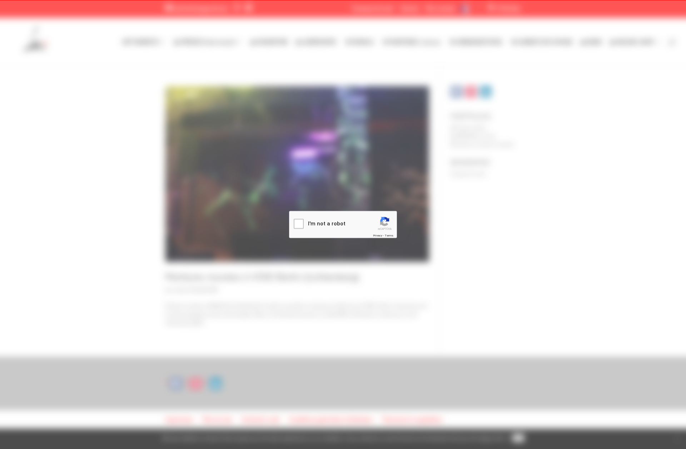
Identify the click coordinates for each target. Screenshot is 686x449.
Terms (389, 235)
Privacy (377, 235)
